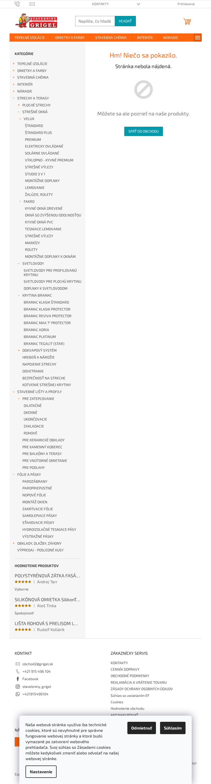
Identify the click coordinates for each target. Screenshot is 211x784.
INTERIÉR (25, 84)
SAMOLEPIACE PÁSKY (39, 515)
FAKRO (29, 201)
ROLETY (31, 249)
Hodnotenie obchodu (127, 708)
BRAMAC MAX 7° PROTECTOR (47, 323)
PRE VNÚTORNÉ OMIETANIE (44, 460)
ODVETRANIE (33, 371)
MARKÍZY (32, 243)
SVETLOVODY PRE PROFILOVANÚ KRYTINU (50, 272)
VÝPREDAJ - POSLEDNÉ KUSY (40, 550)
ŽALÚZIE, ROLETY (39, 194)
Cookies (117, 702)
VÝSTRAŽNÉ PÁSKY (38, 536)
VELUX (29, 118)
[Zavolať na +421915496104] (22, 4)
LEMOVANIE (35, 187)
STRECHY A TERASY (33, 98)
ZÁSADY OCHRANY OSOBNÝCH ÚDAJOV (142, 689)
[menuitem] (30, 37)
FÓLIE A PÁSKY (29, 474)
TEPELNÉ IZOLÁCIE (32, 63)
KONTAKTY (100, 4)
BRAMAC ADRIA (36, 329)
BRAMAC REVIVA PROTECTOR (48, 316)
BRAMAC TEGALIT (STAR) (44, 343)
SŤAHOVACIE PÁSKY (38, 522)
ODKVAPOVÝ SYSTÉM (39, 350)
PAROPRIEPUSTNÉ (37, 488)
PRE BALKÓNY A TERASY (42, 453)
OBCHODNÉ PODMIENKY (130, 675)
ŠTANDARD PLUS (38, 132)
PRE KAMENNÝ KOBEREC (42, 447)
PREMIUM (33, 139)
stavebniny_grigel (36, 686)
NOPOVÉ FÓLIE (34, 495)
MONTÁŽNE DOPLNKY (42, 180)
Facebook (30, 679)
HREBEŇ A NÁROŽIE (38, 357)
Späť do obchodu (143, 131)
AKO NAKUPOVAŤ (124, 715)
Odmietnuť (141, 727)
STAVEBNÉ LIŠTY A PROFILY (39, 391)
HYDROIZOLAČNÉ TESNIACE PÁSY (49, 529)
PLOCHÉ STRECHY (36, 105)
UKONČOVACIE (35, 419)
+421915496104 (35, 694)
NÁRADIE (24, 91)
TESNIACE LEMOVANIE (43, 229)
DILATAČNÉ (33, 405)
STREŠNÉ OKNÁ (35, 112)
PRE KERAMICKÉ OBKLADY (43, 440)
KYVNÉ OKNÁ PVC (39, 222)
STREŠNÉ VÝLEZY (39, 167)
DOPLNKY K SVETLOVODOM (45, 288)
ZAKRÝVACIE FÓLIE (37, 509)
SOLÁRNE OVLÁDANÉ (42, 153)
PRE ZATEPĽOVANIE (38, 398)
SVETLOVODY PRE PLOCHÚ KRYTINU (52, 281)
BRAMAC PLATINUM (40, 336)
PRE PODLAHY (33, 467)
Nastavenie (41, 771)
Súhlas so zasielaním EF (130, 695)
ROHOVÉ (30, 433)
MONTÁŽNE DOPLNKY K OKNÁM (50, 256)
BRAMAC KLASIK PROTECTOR (47, 309)
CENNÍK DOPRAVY (125, 669)
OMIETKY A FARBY (32, 70)
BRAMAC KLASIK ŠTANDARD (46, 302)
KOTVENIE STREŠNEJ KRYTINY (46, 384)
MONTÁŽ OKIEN (34, 502)
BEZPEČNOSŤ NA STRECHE (43, 378)
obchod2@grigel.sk (37, 664)
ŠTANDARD (34, 125)
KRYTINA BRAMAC (37, 295)
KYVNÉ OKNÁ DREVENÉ (44, 208)
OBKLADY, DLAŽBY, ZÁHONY (39, 543)
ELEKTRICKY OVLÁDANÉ (44, 146)
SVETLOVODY (33, 263)
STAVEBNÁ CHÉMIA (33, 77)
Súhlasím (173, 727)
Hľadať (125, 21)
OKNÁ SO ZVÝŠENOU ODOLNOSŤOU (53, 215)
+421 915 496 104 (36, 671)
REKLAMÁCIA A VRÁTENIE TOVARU (139, 682)
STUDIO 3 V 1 (35, 174)
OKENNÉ (30, 412)
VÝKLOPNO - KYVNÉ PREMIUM (49, 160)
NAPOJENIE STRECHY (39, 364)
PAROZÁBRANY (34, 481)
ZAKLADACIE (34, 426)
